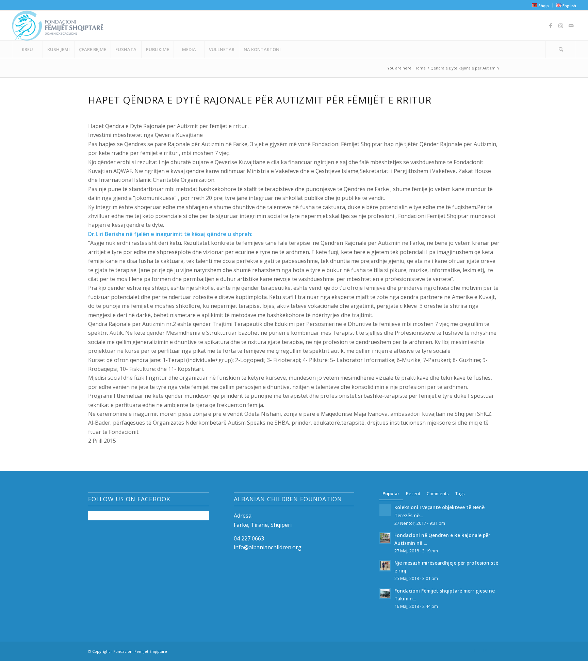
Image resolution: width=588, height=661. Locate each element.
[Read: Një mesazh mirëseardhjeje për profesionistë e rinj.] (385, 566)
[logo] (57, 26)
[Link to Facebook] (550, 25)
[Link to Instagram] (561, 25)
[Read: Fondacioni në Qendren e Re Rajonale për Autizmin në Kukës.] (385, 538)
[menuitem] (540, 5)
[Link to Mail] (571, 25)
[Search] (560, 49)
